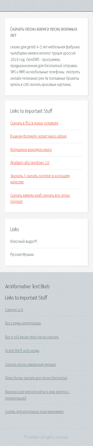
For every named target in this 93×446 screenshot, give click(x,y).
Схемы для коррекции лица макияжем (34, 412)
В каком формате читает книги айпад (38, 136)
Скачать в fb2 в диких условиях (34, 123)
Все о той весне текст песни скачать (32, 337)
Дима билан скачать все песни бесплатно (36, 378)
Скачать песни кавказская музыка (30, 365)
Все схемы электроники (23, 323)
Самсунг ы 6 (14, 310)
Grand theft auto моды (22, 351)
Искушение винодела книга (31, 150)
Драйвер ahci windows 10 (29, 163)
